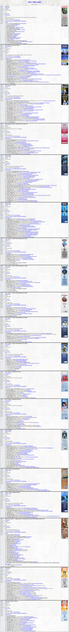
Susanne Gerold (25, 66)
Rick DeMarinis (22, 76)
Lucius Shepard (23, 310)
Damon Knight (25, 258)
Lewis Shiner (12, 39)
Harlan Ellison (21, 27)
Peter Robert (25, 104)
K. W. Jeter (14, 30)
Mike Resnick (7, 520)
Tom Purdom (17, 360)
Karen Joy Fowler (18, 307)
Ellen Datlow (7, 7)
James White (22, 629)
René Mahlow (42, 119)
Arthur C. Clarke (23, 105)
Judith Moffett (21, 197)
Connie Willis (18, 37)
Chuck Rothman (29, 256)
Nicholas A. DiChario (15, 546)
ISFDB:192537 (23, 21)
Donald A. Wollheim (22, 174)
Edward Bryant (16, 34)
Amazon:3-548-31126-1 (9, 386)
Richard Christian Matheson (14, 38)
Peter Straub (20, 66)
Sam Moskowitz (24, 625)
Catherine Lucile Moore (34, 74)
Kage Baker (21, 362)
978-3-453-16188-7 (17, 504)
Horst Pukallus (31, 259)
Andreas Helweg (40, 73)
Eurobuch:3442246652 (17, 57)
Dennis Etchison (26, 622)
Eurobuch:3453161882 (17, 505)
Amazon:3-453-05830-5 (9, 305)
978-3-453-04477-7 (17, 480)
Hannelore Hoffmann (29, 512)
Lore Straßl (26, 584)
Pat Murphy (25, 43)
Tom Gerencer (15, 547)
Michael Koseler (38, 335)
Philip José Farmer (21, 31)
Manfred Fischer (18, 460)
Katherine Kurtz (21, 591)
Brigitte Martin (39, 78)
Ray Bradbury (21, 173)
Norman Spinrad (25, 107)
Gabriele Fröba (42, 63)
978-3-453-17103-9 (17, 355)
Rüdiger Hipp (31, 254)
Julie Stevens (33, 397)
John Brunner (26, 259)
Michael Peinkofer (27, 362)
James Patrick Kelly (29, 229)
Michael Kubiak (30, 196)
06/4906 (9, 306)
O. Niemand (35, 150)
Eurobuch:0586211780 (17, 21)
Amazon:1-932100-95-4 (9, 532)
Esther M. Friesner (18, 549)
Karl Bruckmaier (27, 336)
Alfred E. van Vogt (21, 218)
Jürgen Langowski (27, 188)
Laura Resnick (17, 540)
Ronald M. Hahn (35, 117)
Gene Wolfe (32, 222)
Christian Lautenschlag (28, 365)
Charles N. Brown (23, 153)
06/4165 (9, 138)
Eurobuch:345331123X (17, 137)
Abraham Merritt (49, 74)
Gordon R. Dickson (30, 180)
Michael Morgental (34, 200)
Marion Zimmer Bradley (28, 80)
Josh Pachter (7, 569)
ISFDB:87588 (23, 532)
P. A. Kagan (18, 427)
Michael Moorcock (31, 71)
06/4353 (9, 581)
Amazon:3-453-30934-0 (9, 251)
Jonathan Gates (7, 86)
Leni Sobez (41, 109)
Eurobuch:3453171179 (17, 168)
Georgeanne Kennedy (29, 70)
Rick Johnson (24, 285)
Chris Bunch (26, 67)
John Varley (20, 104)
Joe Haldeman (24, 110)
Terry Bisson (31, 338)
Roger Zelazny (37, 118)
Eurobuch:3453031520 (17, 443)
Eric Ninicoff (25, 228)
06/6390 (9, 217)
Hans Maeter (47, 102)
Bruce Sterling (19, 141)
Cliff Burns (21, 69)
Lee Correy (28, 620)
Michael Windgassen (22, 142)
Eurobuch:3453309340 (17, 251)
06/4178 (9, 279)
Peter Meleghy (14, 315)
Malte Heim (26, 453)
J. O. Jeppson (28, 393)
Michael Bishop (40, 510)
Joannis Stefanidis (36, 70)
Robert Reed (18, 361)
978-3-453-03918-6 (17, 612)
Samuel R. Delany (28, 112)
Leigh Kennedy (14, 25)
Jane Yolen (28, 537)
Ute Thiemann (46, 81)
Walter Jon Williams (20, 453)
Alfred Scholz (40, 179)
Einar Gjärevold (25, 450)
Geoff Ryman (14, 36)
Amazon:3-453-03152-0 (9, 443)
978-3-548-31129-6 (17, 412)
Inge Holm (27, 190)
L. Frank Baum (27, 72)
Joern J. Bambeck (24, 452)
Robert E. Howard (28, 64)
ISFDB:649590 (23, 386)
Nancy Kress (28, 151)
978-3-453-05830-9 (17, 303)
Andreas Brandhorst (26, 59)
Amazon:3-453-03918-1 (9, 613)
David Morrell (33, 78)
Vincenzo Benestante (34, 311)
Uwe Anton (27, 178)
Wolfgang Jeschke (8, 156)
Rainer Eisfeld (32, 218)
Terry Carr (7, 125)
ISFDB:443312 (23, 505)
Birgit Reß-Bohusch (35, 116)
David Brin (25, 108)
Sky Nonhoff (26, 69)
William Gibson (23, 23)
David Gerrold (18, 541)
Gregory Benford (27, 148)
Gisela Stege (39, 106)
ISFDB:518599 (23, 613)
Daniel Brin (32, 232)
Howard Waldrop (17, 538)
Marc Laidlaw (24, 194)
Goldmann (7, 58)
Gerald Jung (33, 72)
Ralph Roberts (16, 552)
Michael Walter (31, 107)
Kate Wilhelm (23, 235)
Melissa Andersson (8, 46)
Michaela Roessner (18, 42)
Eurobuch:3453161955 (17, 330)
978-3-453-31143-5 (17, 276)
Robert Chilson (24, 225)
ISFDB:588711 (23, 216)
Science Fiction (7, 93)
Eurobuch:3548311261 (17, 386)
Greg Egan (20, 198)
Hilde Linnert (27, 146)
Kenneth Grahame (28, 60)
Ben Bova (22, 584)
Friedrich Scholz (22, 465)
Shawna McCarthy (8, 373)
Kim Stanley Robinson (24, 189)
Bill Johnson (27, 145)
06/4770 (9, 482)
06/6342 (9, 506)
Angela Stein (31, 79)
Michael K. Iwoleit (30, 225)
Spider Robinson (15, 542)
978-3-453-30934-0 (17, 250)
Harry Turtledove (34, 561)
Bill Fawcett (21, 554)
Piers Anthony (25, 79)
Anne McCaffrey (22, 70)
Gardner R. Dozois (17, 550)
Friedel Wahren (7, 239)
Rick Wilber (12, 26)
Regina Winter (35, 80)
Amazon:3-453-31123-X (9, 137)
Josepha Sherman (17, 555)
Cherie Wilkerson (27, 418)
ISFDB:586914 (23, 443)
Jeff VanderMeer (34, 73)
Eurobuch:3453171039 (17, 356)
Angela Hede (31, 450)
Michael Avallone (35, 583)
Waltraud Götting (35, 112)
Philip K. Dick (33, 103)
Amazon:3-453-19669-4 (9, 216)
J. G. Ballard (36, 179)
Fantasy (6, 52)
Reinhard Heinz (34, 120)
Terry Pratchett (20, 59)
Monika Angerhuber (28, 341)
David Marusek (37, 337)
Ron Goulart (19, 623)
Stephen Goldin (28, 181)
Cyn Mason (37, 425)
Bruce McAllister (17, 33)
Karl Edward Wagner (34, 598)
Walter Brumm (33, 181)
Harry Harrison (17, 535)
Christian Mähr (17, 455)
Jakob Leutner (35, 201)
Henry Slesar (27, 596)
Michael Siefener (42, 221)
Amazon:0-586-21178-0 (9, 21)
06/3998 (9, 253)
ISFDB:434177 (23, 251)
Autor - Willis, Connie (34, 2)
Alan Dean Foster (22, 224)
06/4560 (9, 444)
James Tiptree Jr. (29, 41)
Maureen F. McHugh (21, 201)
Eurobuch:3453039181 (17, 613)
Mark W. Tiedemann (24, 313)
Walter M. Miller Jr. (25, 219)
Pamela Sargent (25, 419)
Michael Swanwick (19, 548)
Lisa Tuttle (12, 32)
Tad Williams (29, 62)
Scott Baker (17, 28)
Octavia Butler (20, 111)
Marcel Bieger (34, 62)
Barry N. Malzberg (20, 539)
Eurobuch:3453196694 (17, 216)
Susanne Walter (25, 61)
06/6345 (9, 332)
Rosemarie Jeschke (46, 186)
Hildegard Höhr (50, 447)
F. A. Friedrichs (16, 260)
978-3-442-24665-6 (17, 56)
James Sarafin (21, 365)
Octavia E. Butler (21, 230)
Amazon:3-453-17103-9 (9, 356)
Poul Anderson (22, 178)
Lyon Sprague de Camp (27, 587)
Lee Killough (21, 392)
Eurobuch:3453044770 (17, 481)
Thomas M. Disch (39, 147)
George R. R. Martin (22, 512)
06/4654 (9, 614)
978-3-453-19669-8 (17, 215)
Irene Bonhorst (35, 233)
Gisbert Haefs (32, 65)
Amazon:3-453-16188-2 (9, 505)
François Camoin (39, 186)
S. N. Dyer (20, 364)
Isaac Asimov (26, 254)
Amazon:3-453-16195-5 (9, 330)
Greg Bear (22, 115)
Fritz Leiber (30, 116)
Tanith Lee (17, 283)
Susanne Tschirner (34, 192)
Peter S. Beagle (20, 77)
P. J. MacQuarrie (21, 423)
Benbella (6, 533)
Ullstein (6, 387)
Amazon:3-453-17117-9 (9, 168)
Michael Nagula (34, 68)
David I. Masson (29, 467)
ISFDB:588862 (23, 356)
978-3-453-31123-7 (17, 136)
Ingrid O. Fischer (47, 195)
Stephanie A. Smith (21, 424)
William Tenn (29, 536)
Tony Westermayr (30, 105)
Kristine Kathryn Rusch (14, 553)
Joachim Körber (28, 75)
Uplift (22, 557)
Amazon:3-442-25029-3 (9, 98)
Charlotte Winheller (32, 176)
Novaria (44, 587)
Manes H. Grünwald (34, 64)
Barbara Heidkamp (30, 194)
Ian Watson (23, 284)
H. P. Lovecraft (55, 74)
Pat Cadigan (15, 35)
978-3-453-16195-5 (17, 329)
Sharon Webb (36, 422)
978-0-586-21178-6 (17, 19)
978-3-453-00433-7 (17, 578)
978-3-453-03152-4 (17, 442)
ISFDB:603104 (24, 137)
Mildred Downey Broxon (31, 391)
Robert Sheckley (19, 564)
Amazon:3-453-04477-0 (9, 481)
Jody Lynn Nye (14, 545)
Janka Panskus (34, 60)
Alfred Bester (26, 176)
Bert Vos (45, 447)
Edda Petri (36, 140)
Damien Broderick (23, 618)
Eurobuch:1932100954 (17, 532)
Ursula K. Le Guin (33, 106)
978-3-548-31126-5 (17, 385)
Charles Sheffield (29, 234)
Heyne (6, 138)
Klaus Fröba (28, 76)
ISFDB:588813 (23, 330)
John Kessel (24, 286)
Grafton (6, 22)
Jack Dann (21, 621)
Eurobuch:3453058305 (17, 305)
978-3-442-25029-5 (17, 97)
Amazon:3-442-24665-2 (9, 57)
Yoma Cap (25, 198)
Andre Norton (26, 626)
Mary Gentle (39, 426)
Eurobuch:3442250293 (17, 98)
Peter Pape (30, 182)
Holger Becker (13, 370)
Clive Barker (21, 61)
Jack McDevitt (24, 257)
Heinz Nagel (43, 118)
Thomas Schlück (37, 172)
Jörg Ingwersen (31, 67)
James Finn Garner (26, 65)
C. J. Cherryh (21, 114)
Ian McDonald (27, 200)
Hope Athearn (26, 396)
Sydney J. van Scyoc (22, 428)
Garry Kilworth (26, 282)
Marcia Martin (30, 228)
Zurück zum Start (34, 4)
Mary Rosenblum (19, 359)
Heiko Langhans (31, 236)
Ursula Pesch (36, 363)
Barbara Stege (25, 359)
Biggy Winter (34, 256)
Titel (1, 6)
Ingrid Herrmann (30, 110)
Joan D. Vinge (20, 420)
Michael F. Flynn (20, 191)
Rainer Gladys (25, 77)
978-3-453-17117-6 (17, 167)
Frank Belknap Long (13, 75)
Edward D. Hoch (27, 590)
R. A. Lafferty (23, 592)
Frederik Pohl (25, 144)
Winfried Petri (25, 199)
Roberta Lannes (24, 40)
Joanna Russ (17, 142)
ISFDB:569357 (23, 168)
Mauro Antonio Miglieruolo (25, 466)
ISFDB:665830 (23, 305)
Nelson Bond (32, 172)
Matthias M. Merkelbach (17, 287)
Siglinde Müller (43, 337)
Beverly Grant (21, 421)
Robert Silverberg (40, 81)
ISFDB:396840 (23, 481)
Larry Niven (23, 29)
